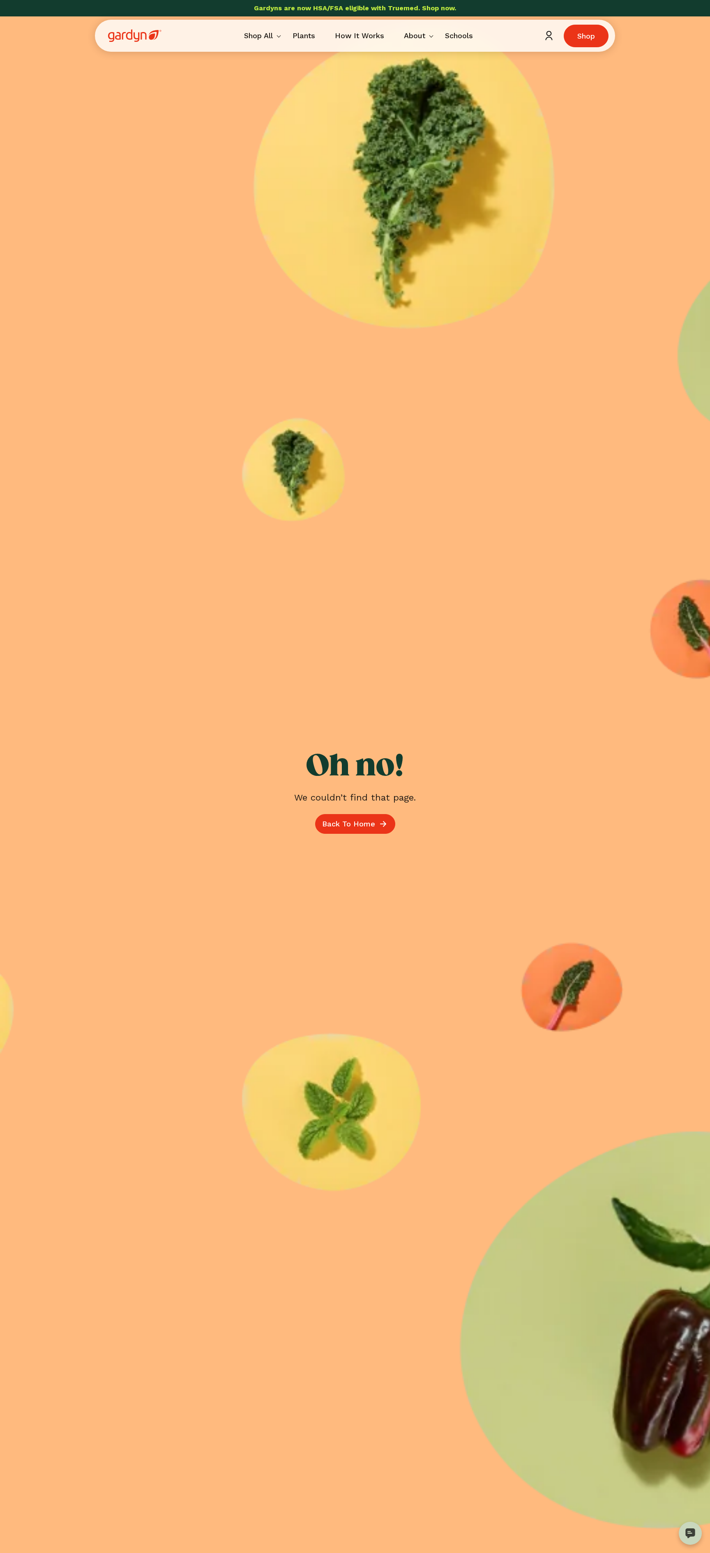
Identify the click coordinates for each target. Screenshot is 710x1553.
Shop (586, 36)
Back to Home (348, 823)
